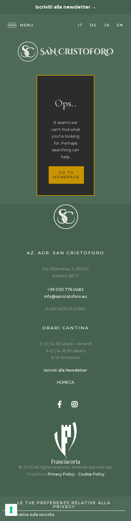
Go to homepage (66, 174)
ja (107, 25)
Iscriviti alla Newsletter (65, 370)
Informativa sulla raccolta (30, 514)
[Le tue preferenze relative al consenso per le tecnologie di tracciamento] (11, 510)
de (93, 25)
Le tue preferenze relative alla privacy (64, 504)
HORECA (65, 382)
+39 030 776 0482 (65, 289)
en (120, 25)
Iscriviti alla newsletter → (65, 7)
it (80, 25)
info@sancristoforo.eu (65, 296)
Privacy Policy (61, 474)
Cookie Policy (91, 474)
